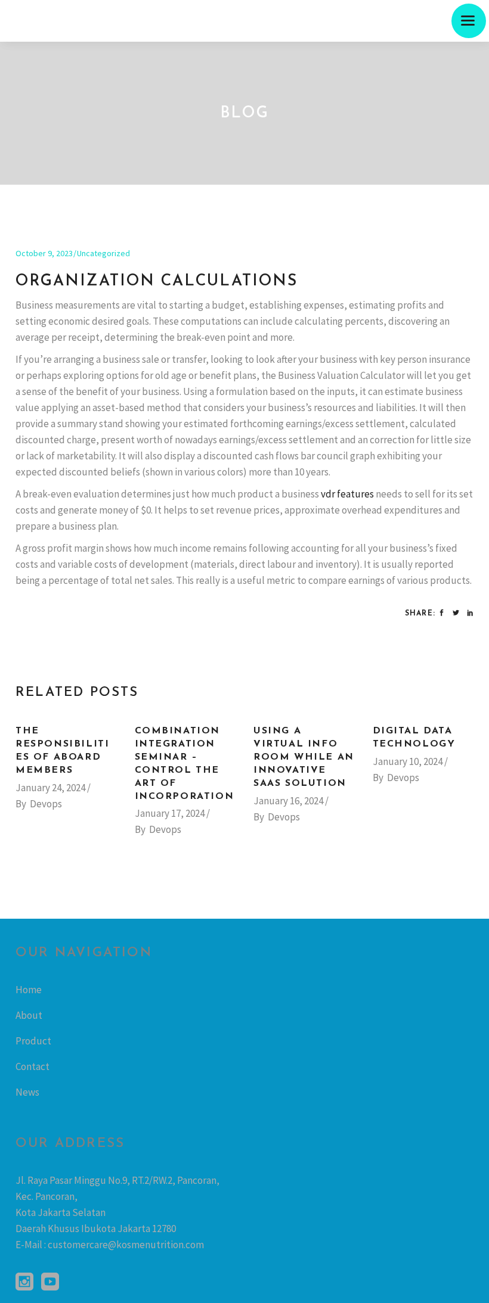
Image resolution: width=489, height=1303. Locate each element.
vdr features (347, 493)
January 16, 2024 (288, 800)
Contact (32, 1066)
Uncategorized (103, 253)
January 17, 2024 (170, 813)
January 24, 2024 (50, 787)
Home (29, 989)
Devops (46, 803)
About (29, 1015)
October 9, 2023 (44, 253)
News (27, 1092)
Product (33, 1040)
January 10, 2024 (407, 761)
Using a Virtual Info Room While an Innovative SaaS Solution (303, 757)
